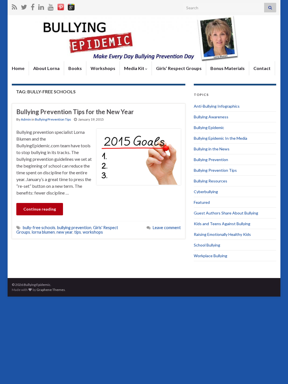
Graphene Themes (51, 290)
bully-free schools (39, 227)
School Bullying (207, 245)
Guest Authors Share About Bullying (226, 213)
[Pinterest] (60, 6)
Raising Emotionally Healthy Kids (222, 234)
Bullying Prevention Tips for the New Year (75, 112)
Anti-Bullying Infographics (217, 106)
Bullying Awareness (211, 116)
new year (65, 232)
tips (77, 232)
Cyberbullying (206, 191)
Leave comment (167, 227)
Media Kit (134, 68)
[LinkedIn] (41, 6)
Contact (262, 68)
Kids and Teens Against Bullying (222, 223)
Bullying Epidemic (209, 127)
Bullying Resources (210, 181)
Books (75, 68)
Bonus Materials (227, 68)
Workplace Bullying (210, 255)
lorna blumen (43, 232)
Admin (26, 119)
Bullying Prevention (211, 159)
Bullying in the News (212, 148)
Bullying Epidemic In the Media (220, 138)
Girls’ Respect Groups (179, 68)
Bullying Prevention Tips (53, 119)
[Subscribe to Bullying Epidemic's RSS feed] (14, 6)
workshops (93, 232)
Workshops (103, 68)
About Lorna (46, 68)
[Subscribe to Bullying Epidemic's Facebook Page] (33, 6)
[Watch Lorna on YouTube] (51, 6)
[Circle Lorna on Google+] (71, 6)
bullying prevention (74, 227)
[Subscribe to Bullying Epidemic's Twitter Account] (24, 6)
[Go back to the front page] (144, 38)
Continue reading (39, 209)
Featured (202, 202)
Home (18, 68)
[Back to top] (275, 371)
